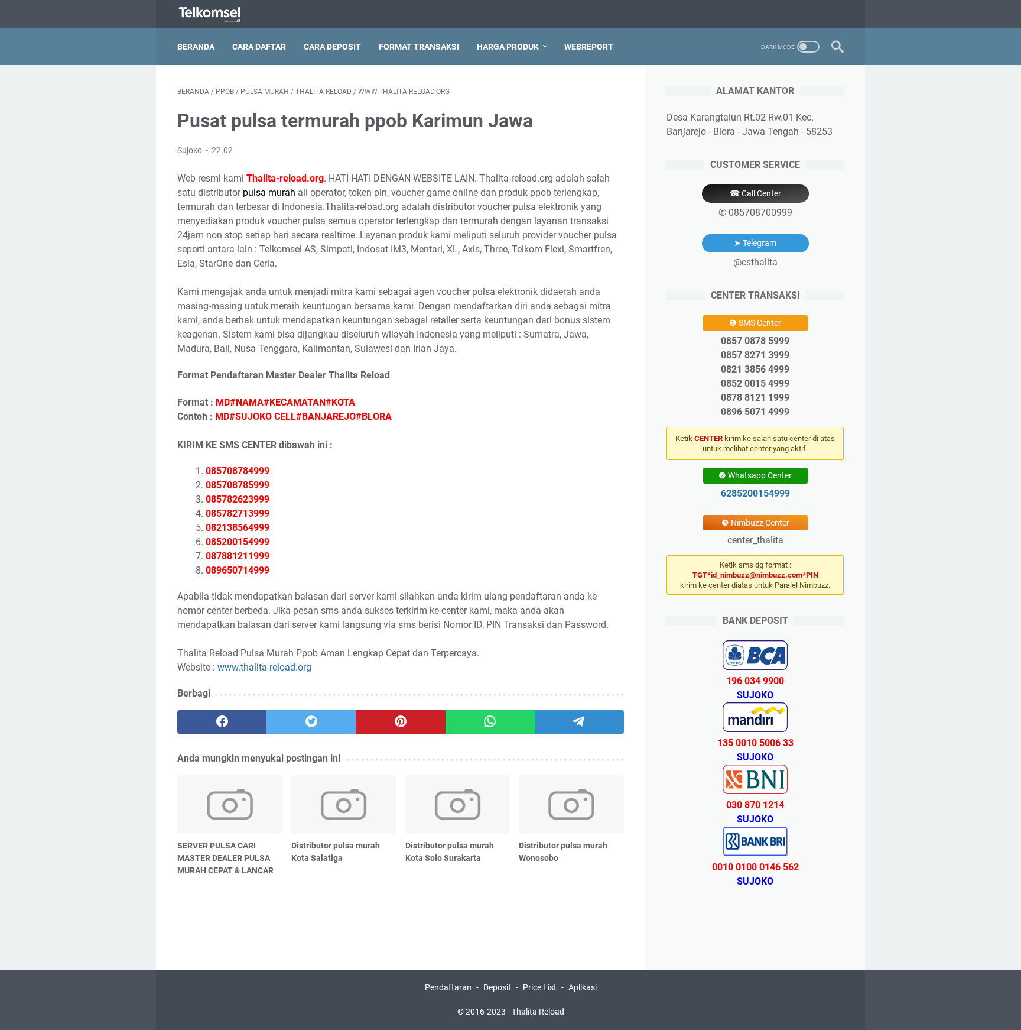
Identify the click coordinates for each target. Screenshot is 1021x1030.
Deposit (497, 987)
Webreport (588, 46)
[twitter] (311, 722)
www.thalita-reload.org (264, 667)
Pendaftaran (448, 987)
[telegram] (579, 722)
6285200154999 (755, 493)
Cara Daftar (259, 46)
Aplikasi (582, 987)
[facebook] (221, 722)
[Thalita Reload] (217, 14)
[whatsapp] (490, 722)
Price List (540, 987)
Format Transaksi (419, 46)
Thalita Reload (538, 1011)
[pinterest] (400, 722)
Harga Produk (508, 46)
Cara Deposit (332, 46)
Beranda (195, 46)
